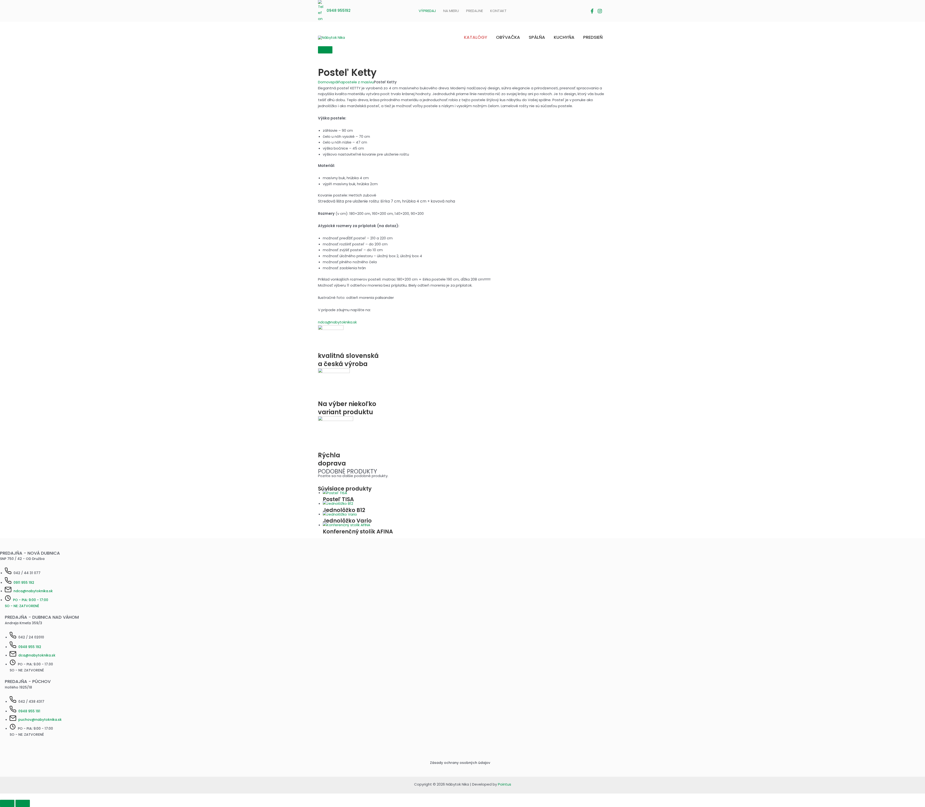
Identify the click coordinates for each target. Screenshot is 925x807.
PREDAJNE (474, 10)
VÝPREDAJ (427, 10)
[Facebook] (592, 11)
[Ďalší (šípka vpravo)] (22, 803)
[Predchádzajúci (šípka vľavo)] (7, 803)
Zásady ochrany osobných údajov (460, 762)
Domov (324, 82)
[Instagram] (599, 11)
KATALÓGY (475, 37)
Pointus (504, 784)
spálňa (337, 82)
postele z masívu (358, 82)
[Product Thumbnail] (325, 49)
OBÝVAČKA (508, 37)
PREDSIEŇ (593, 37)
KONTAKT (498, 10)
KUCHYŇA (564, 37)
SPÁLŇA (537, 37)
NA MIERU (451, 10)
